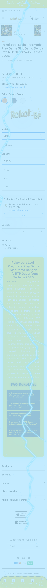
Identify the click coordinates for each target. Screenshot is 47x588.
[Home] (16, 19)
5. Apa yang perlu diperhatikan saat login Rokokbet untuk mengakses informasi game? (23, 432)
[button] (3, 18)
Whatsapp (32, 583)
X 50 (6, 178)
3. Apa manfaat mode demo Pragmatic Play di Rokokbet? (20, 415)
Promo (5, 583)
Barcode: (19, 60)
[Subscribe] (37, 546)
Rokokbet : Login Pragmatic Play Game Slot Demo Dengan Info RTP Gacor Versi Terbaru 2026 (23, 4)
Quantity (6, 225)
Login (13, 583)
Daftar (22, 583)
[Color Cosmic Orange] (5, 101)
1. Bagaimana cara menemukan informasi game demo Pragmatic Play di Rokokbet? (22, 395)
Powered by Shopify (31, 573)
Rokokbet (8, 145)
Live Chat (41, 583)
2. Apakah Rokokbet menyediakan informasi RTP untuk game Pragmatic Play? (22, 405)
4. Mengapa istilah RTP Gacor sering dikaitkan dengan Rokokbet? (23, 423)
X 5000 (7, 161)
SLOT (6, 136)
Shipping (14, 77)
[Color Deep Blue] (14, 101)
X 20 (6, 187)
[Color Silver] (23, 101)
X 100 (6, 170)
